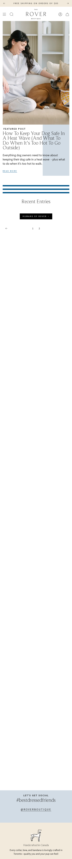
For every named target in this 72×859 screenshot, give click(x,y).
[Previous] (4, 3)
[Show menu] (4, 14)
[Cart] (67, 14)
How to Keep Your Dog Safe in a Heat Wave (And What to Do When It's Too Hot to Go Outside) (34, 141)
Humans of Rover (35, 216)
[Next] (67, 3)
